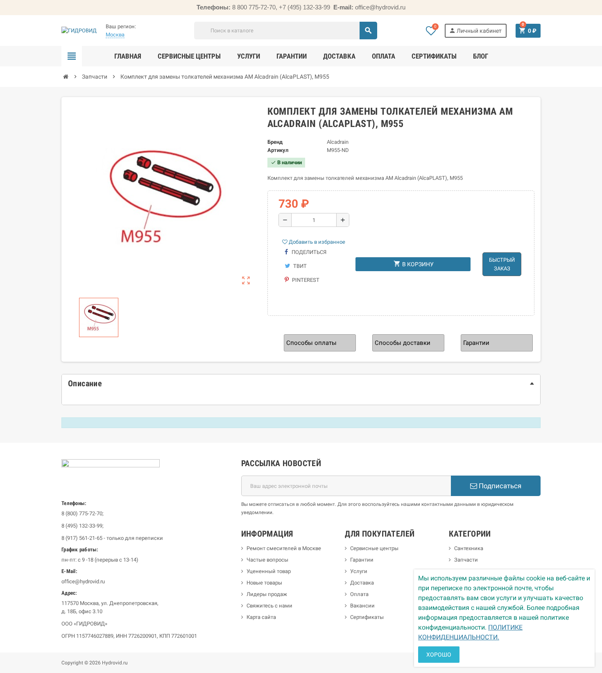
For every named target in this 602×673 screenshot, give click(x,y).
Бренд (275, 142)
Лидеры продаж (267, 594)
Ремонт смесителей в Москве (284, 548)
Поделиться (308, 252)
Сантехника (468, 548)
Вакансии (362, 606)
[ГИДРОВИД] (79, 30)
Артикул (277, 150)
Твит (299, 266)
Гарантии (361, 560)
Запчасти (466, 560)
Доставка (362, 583)
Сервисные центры (374, 548)
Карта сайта (261, 617)
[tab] (301, 383)
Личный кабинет (475, 30)
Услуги (358, 571)
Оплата (359, 594)
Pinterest (305, 280)
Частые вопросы (267, 560)
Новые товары (264, 583)
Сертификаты (367, 617)
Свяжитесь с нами (269, 606)
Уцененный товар (269, 571)
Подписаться (499, 486)
